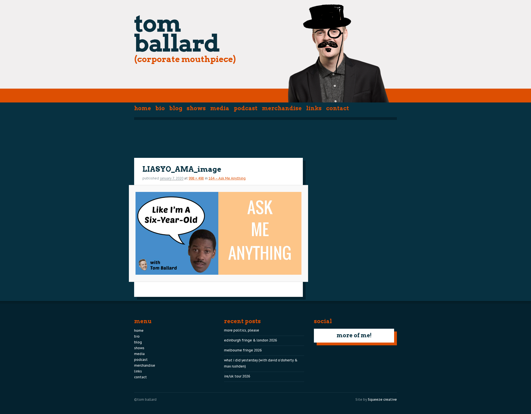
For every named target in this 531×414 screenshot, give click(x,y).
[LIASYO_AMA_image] (218, 233)
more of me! (354, 335)
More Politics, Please (241, 330)
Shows (196, 108)
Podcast (245, 108)
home (142, 108)
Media (219, 108)
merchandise (282, 108)
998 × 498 (196, 178)
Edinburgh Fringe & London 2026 (250, 340)
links (314, 108)
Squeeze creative (382, 399)
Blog (175, 108)
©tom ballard (145, 399)
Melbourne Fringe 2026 (243, 350)
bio (160, 108)
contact (337, 108)
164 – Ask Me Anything (227, 178)
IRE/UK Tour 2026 (237, 376)
